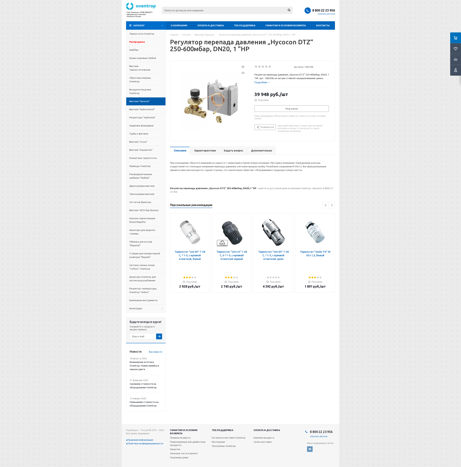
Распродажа (137, 42)
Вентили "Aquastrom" (141, 150)
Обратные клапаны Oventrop (140, 80)
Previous (326, 205)
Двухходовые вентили (142, 186)
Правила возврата (180, 437)
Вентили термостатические (139, 68)
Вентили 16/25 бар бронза (143, 210)
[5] (270, 66)
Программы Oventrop (224, 446)
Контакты (323, 25)
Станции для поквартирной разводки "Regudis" (144, 255)
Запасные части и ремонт (184, 453)
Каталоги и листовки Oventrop (228, 437)
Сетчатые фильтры (140, 202)
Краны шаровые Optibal (142, 58)
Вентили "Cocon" (138, 141)
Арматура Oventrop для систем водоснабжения (142, 279)
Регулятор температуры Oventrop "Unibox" (143, 290)
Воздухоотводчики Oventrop (140, 91)
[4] (266, 66)
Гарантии (175, 449)
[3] (263, 66)
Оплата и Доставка (210, 25)
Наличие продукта (264, 437)
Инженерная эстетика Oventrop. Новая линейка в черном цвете (144, 365)
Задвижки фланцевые (141, 125)
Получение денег (179, 457)
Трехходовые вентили (141, 194)
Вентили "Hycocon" (139, 101)
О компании (179, 25)
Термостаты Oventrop (141, 33)
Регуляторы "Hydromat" (142, 117)
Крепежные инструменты (143, 300)
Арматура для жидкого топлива (142, 232)
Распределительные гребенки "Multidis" (140, 176)
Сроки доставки (263, 442)
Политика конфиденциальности (145, 443)
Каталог (139, 25)
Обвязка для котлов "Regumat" (140, 243)
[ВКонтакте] (310, 449)
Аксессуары (135, 308)
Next (332, 205)
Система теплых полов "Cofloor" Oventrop (142, 267)
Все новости (155, 352)
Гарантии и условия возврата (285, 25)
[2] (259, 66)
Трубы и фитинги (138, 133)
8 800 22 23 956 (323, 10)
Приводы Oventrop (140, 166)
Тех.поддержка (244, 25)
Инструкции (218, 442)
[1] (256, 66)
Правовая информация (140, 440)
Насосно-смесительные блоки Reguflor (142, 220)
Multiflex (134, 50)
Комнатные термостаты (143, 158)
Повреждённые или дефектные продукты (187, 443)
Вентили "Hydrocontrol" (142, 109)
